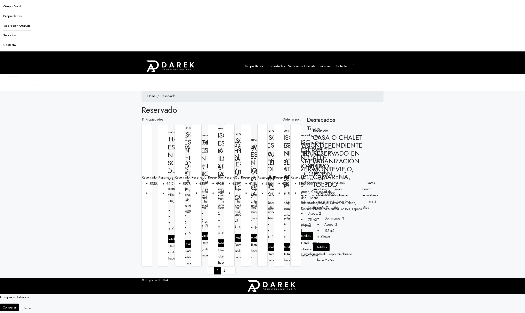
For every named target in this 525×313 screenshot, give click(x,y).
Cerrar (27, 308)
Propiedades (12, 16)
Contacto (9, 45)
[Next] (232, 270)
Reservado (149, 177)
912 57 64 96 (370, 64)
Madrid (320, 173)
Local (319, 148)
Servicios (9, 35)
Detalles (172, 239)
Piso (318, 136)
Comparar (9, 307)
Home (151, 96)
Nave (319, 155)
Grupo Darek (12, 6)
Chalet (319, 142)
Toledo (320, 179)
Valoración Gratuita (17, 25)
